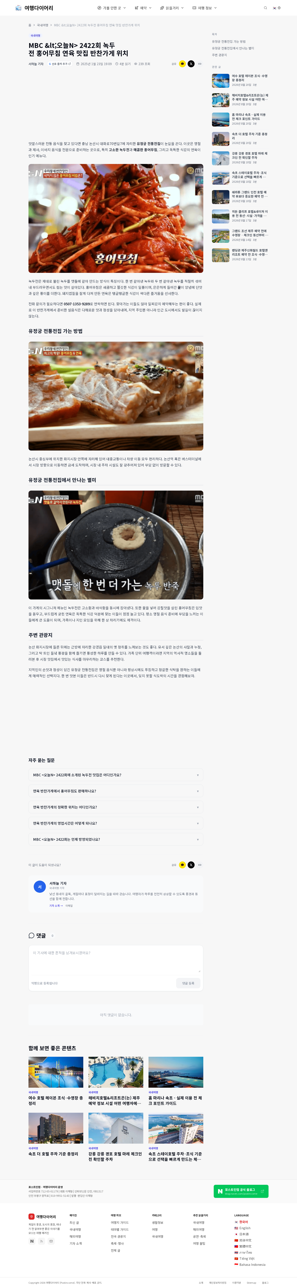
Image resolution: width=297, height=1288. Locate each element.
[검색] (265, 7)
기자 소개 (76, 1243)
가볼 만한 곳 (112, 7)
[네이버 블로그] (31, 1241)
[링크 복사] (199, 63)
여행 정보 (205, 7)
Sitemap (251, 1282)
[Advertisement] (115, 104)
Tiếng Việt (244, 1258)
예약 (143, 7)
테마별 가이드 (120, 1229)
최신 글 (74, 1222)
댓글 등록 (188, 983)
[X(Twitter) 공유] (191, 63)
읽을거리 (172, 7)
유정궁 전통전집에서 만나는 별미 (233, 48)
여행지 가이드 (120, 1222)
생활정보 (157, 1222)
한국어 (241, 1222)
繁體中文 (243, 1246)
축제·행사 (117, 1243)
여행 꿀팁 (199, 1243)
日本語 (241, 1234)
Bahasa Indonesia (249, 1264)
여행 (155, 1229)
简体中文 (243, 1240)
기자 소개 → (56, 905)
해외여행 (75, 1236)
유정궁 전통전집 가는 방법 (229, 41)
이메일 (69, 905)
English (242, 1228)
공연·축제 (199, 1236)
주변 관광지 (219, 55)
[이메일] (51, 1241)
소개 (201, 1282)
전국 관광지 (118, 1236)
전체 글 (115, 1250)
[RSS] (41, 1241)
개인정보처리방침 (217, 1282)
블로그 (265, 1282)
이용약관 (236, 1282)
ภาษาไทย (243, 1252)
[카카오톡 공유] (182, 63)
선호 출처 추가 (58, 64)
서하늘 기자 (35, 64)
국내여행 (42, 25)
